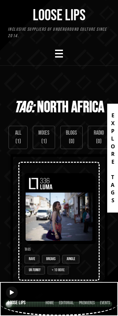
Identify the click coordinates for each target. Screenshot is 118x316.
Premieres (87, 303)
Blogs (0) (71, 137)
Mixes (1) (43, 137)
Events (105, 303)
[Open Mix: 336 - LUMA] (59, 221)
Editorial (66, 303)
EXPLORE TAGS (112, 158)
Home (50, 303)
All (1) (18, 137)
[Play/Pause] (12, 292)
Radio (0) (99, 137)
